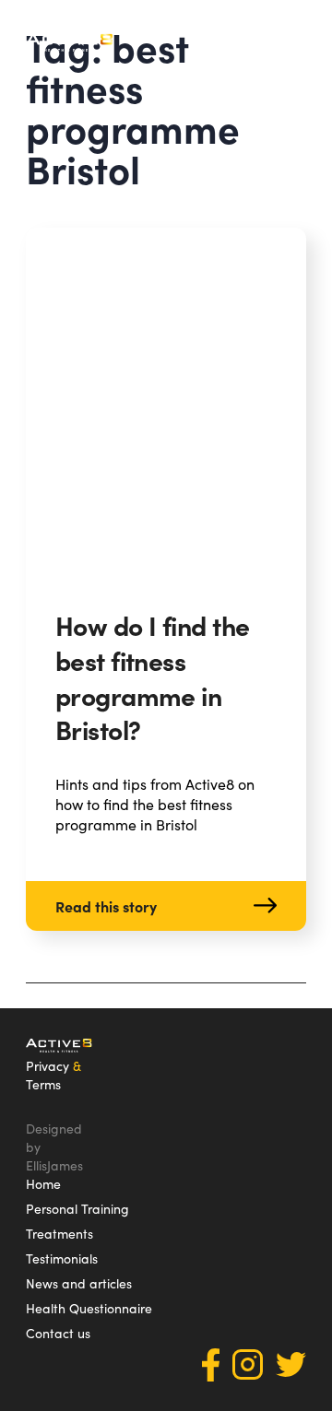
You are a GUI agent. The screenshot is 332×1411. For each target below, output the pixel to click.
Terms (43, 1084)
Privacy (47, 1065)
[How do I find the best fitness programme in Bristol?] (166, 404)
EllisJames (54, 1165)
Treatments (59, 1233)
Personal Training (77, 1208)
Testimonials (62, 1258)
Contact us (58, 1332)
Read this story (106, 906)
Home (43, 1183)
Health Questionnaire (89, 1308)
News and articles (79, 1283)
